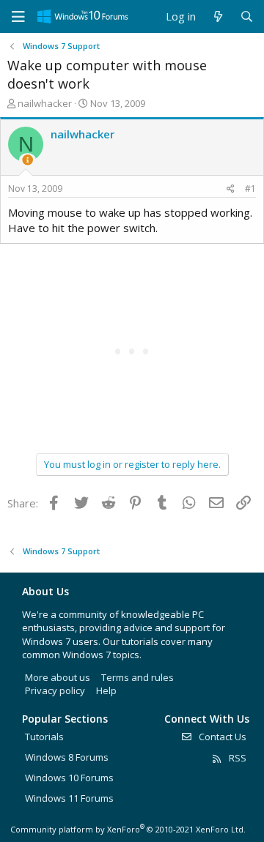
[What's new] (217, 16)
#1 (250, 188)
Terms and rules (137, 677)
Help (106, 690)
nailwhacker (45, 103)
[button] (18, 17)
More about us (57, 677)
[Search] (246, 16)
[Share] (230, 189)
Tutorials (44, 736)
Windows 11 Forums (69, 798)
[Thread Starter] (27, 160)
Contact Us (221, 736)
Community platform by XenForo (128, 829)
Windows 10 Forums (69, 777)
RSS (236, 757)
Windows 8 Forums (67, 757)
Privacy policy (55, 690)
